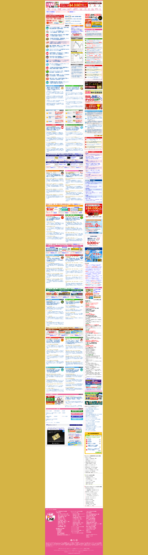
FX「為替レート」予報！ (89, 505)
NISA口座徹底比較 (89, 412)
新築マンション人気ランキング (91, 464)
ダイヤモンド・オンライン (68, 550)
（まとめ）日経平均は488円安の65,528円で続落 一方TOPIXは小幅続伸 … (94, 147)
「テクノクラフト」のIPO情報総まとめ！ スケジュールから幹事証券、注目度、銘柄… (94, 75)
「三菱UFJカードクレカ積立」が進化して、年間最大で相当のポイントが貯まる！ (93, 40)
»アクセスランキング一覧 (98, 134)
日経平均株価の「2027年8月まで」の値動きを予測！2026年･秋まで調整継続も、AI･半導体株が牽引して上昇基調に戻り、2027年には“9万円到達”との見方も (94, 118)
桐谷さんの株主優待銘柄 (60, 533)
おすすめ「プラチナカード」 (91, 498)
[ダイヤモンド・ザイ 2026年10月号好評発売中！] (56, 7)
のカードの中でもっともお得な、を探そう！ (93, 45)
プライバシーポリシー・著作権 (81, 548)
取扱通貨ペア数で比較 (90, 503)
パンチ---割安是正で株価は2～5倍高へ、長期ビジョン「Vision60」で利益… (94, 139)
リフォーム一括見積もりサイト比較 (91, 469)
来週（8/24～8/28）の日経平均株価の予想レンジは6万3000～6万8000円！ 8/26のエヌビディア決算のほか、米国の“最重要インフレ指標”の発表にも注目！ (94, 130)
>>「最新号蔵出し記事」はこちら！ (91, 378)
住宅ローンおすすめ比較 (90, 424)
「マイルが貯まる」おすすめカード (92, 495)
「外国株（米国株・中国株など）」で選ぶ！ (63, 521)
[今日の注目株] (92, 9)
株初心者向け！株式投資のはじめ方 (92, 415)
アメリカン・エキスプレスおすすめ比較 (93, 419)
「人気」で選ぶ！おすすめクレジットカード (78, 516)
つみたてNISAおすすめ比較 (91, 511)
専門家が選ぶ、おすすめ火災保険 (91, 467)
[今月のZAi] (88, 9)
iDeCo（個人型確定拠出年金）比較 (92, 514)
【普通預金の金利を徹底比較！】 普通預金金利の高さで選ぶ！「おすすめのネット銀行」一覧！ (94, 122)
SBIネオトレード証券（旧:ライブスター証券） (94, 171)
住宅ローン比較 (88, 457)
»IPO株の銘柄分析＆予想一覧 (97, 79)
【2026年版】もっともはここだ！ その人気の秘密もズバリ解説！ (93, 57)
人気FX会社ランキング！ (90, 477)
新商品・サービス (89, 535)
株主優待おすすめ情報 (90, 410)
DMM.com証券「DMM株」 (93, 157)
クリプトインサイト (91, 550)
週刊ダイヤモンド (75, 550)
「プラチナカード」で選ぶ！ (76, 521)
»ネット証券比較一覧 (88, 177)
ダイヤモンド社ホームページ (67, 548)
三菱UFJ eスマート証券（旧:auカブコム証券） (93, 164)
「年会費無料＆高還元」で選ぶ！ (77, 517)
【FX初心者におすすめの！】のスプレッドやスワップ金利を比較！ (93, 60)
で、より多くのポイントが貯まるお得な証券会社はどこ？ (93, 48)
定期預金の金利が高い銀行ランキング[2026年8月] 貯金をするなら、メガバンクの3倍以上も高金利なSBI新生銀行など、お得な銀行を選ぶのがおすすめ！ (94, 113)
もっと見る (67, 25)
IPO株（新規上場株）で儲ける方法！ (92, 409)
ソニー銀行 (94, 186)
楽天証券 (94, 154)
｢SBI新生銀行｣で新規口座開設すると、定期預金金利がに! (93, 53)
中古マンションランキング (90, 466)
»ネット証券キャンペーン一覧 (97, 177)
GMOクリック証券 (91, 443)
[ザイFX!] (100, 9)
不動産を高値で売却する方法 (91, 425)
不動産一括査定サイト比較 (91, 463)
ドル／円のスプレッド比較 (91, 504)
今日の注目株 (88, 532)
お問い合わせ (60, 548)
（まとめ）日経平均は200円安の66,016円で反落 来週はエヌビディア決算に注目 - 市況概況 (76, 76)
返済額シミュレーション (90, 459)
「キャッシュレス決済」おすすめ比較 (93, 421)
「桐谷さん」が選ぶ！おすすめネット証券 (63, 515)
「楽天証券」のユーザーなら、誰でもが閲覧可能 (93, 55)
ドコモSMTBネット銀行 (94, 183)
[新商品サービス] (97, 9)
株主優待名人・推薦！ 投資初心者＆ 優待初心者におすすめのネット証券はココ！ (93, 62)
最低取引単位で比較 (89, 482)
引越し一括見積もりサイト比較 (91, 468)
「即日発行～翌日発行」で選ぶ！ (77, 524)
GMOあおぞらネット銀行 (94, 193)
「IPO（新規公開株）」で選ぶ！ (62, 520)
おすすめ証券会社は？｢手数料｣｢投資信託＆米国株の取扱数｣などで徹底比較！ (93, 50)
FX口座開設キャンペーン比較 (91, 478)
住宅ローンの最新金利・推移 (91, 458)
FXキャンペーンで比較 (90, 500)
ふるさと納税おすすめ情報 (91, 428)
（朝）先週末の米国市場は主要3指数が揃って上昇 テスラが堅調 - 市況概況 (76, 73)
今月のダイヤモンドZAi (90, 529)
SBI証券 (94, 161)
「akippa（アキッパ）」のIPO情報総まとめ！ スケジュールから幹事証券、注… (94, 70)
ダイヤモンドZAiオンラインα (91, 534)
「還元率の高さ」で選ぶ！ (76, 515)
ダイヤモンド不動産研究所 (83, 550)
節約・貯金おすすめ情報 (90, 429)
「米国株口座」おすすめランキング (92, 490)
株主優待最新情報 (59, 529)
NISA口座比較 (88, 512)
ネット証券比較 (57, 422)
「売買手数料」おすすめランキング (92, 489)
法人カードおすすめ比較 (90, 420)
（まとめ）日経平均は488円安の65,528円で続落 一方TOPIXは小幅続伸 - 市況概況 (77, 67)
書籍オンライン (81, 551)
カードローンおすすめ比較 (91, 430)
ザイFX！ (88, 537)
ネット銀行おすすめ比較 (90, 423)
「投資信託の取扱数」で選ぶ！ (61, 522)
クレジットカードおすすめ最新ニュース (77, 530)
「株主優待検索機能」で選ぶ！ (61, 526)
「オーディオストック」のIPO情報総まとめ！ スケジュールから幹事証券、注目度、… (94, 72)
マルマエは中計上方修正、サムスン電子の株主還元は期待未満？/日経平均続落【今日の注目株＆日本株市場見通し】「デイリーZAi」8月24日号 (93, 34)
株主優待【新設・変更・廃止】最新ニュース (63, 534)
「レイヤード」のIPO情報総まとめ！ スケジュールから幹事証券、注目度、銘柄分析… (94, 67)
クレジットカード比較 (74, 512)
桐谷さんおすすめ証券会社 (91, 416)
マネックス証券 (93, 175)
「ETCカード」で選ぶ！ (75, 525)
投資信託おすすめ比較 (90, 411)
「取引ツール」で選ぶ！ (60, 524)
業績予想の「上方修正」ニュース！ (91, 491)
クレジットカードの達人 (75, 529)
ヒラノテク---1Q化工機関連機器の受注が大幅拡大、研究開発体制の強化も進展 (94, 142)
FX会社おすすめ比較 (89, 499)
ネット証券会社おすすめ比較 (91, 407)
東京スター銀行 (94, 199)
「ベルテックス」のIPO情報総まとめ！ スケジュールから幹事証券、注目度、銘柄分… (94, 77)
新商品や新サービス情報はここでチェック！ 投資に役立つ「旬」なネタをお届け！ (93, 31)
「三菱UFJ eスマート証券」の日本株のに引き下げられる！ (94, 43)
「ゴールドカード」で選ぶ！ (76, 520)
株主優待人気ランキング (60, 532)
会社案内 (74, 548)
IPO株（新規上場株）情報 (91, 515)
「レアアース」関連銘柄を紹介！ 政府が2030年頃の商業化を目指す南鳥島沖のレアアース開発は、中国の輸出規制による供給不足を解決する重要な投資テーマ (94, 126)
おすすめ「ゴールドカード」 (91, 496)
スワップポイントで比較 (90, 481)
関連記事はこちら (78, 441)
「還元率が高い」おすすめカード (92, 494)
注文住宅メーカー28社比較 (90, 471)
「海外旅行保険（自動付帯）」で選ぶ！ (78, 522)
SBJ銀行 (94, 196)
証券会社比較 (58, 512)
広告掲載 (88, 548)
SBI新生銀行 (94, 189)
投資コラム (88, 530)
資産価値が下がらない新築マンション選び (93, 426)
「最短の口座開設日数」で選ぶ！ (62, 516)
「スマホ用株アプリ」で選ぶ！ (61, 525)
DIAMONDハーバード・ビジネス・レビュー (71, 551)
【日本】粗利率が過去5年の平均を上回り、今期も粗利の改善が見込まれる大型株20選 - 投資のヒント (76, 70)
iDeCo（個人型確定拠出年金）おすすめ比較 (94, 414)
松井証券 (94, 167)
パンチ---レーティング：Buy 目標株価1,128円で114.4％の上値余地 (94, 144)
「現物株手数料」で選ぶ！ (61, 517)
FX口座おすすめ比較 (89, 476)
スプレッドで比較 (89, 480)
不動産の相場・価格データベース (91, 472)
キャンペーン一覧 (49, 422)
